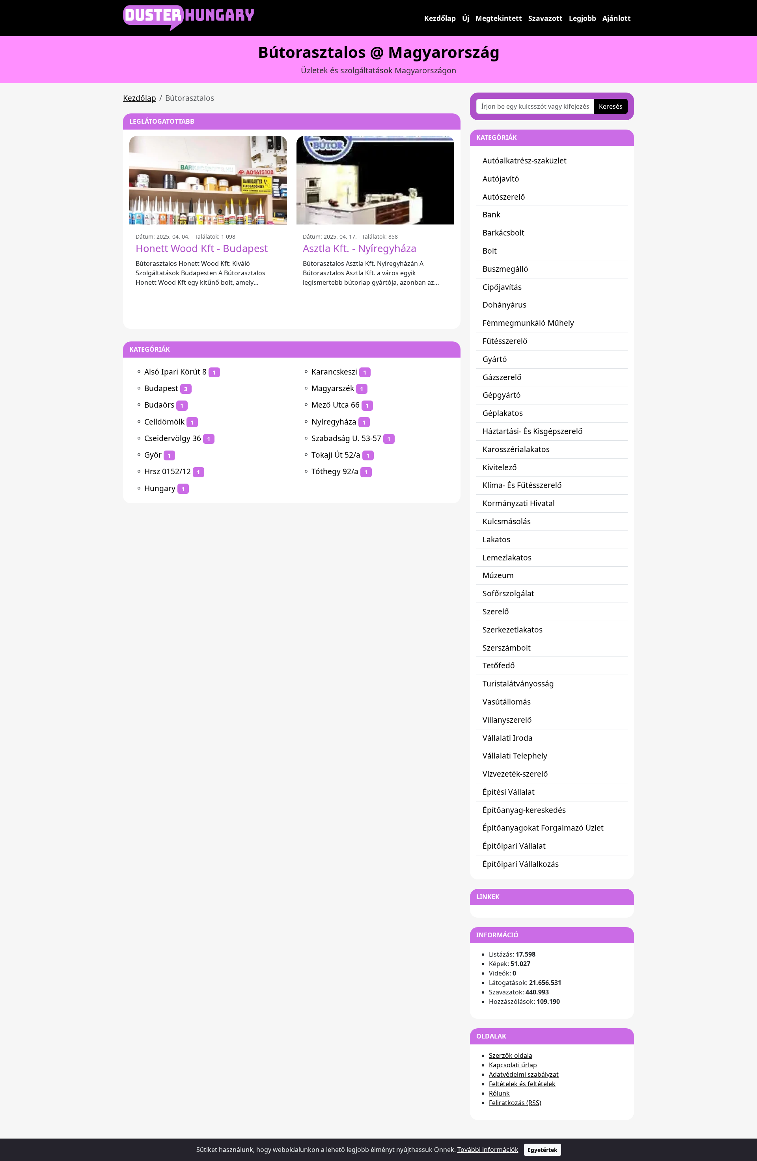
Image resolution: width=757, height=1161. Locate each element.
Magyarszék (332, 388)
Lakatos (496, 539)
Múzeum (498, 575)
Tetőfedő (499, 665)
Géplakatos (503, 413)
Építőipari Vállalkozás (521, 864)
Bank (491, 214)
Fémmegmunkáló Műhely (528, 322)
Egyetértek (542, 1150)
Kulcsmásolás (507, 521)
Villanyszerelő (507, 719)
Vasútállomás (507, 701)
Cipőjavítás (502, 287)
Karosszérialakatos (516, 449)
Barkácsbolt (503, 232)
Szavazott (545, 18)
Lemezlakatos (507, 557)
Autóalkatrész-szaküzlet (525, 160)
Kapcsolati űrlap (513, 1065)
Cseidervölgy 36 (172, 438)
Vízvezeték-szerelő (515, 773)
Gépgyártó (502, 394)
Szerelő (496, 611)
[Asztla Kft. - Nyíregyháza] (375, 180)
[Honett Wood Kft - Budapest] (208, 180)
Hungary (159, 488)
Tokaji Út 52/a (335, 454)
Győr (153, 454)
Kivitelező (500, 467)
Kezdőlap (440, 18)
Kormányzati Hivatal (519, 503)
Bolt (490, 250)
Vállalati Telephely (515, 755)
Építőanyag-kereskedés (524, 810)
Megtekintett (498, 18)
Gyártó (495, 359)
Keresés (611, 106)
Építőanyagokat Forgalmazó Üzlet (543, 827)
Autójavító (501, 178)
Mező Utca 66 (335, 404)
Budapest (161, 388)
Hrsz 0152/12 (167, 471)
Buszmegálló (505, 268)
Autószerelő (504, 196)
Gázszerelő (502, 377)
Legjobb (582, 18)
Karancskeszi (334, 371)
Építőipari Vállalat (514, 845)
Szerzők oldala (510, 1055)
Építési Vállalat (509, 791)
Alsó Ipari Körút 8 (175, 371)
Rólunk (499, 1093)
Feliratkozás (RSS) (515, 1102)
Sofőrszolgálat (508, 593)
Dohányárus (504, 304)
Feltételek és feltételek (522, 1083)
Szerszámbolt (507, 647)
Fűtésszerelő (505, 341)
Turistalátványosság (518, 683)
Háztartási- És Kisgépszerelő (533, 431)
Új (465, 18)
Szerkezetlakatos (513, 629)
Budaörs (159, 404)
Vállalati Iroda (508, 738)
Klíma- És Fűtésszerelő (522, 485)
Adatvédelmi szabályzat (524, 1074)
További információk (487, 1149)
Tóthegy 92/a (334, 471)
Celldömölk (164, 421)
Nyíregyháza (333, 421)
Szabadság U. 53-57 (346, 438)
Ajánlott (616, 18)
